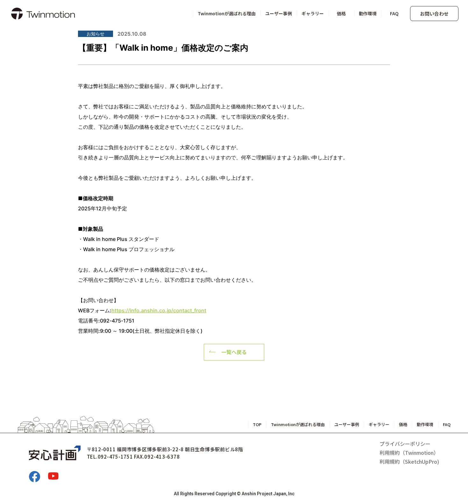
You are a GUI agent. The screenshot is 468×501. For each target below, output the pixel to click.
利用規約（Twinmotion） (409, 452)
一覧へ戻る (234, 352)
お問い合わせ (434, 13)
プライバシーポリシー (404, 443)
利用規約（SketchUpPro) (409, 461)
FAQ (394, 13)
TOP (257, 424)
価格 (341, 13)
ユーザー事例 (278, 13)
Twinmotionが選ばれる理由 (227, 13)
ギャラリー (312, 13)
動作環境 (368, 13)
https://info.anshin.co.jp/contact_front (158, 310)
